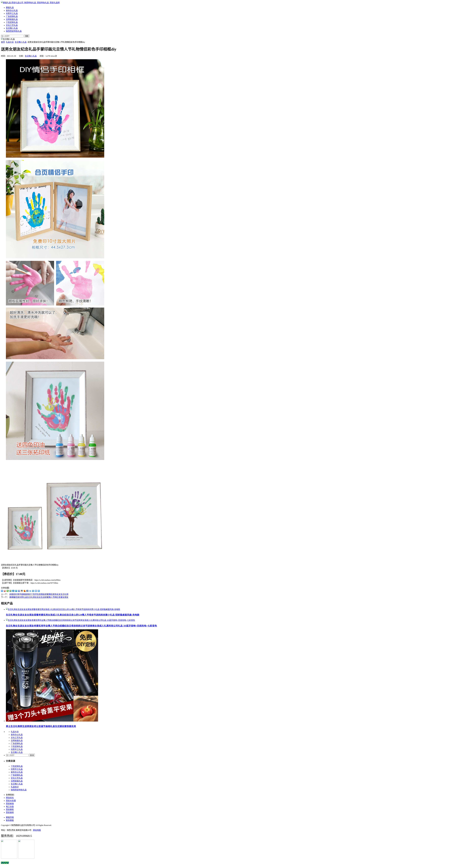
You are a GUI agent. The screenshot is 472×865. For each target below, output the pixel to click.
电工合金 (10, 807)
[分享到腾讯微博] (16, 591)
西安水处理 (11, 801)
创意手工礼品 (12, 13)
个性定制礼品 (12, 22)
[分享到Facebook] (27, 591)
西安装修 (10, 812)
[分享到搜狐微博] (25, 591)
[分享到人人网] (13, 591)
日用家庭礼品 (12, 19)
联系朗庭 (10, 820)
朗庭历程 (10, 817)
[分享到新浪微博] (5, 591)
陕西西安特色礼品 (14, 31)
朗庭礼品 (10, 8)
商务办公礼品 (12, 10)
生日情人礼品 (12, 28)
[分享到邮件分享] (36, 591)
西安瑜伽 (10, 804)
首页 (3, 42)
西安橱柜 (10, 809)
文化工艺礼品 (12, 25)
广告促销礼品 (12, 16)
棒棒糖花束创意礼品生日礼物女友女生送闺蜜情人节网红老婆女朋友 (38, 597)
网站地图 (37, 830)
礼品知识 (15, 787)
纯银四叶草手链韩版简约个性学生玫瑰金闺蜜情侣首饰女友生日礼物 (38, 594)
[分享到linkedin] (33, 591)
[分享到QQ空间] (10, 591)
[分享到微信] (8, 591)
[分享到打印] (39, 591)
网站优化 (10, 798)
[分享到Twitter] (30, 591)
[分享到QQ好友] (22, 591)
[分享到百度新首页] (19, 591)
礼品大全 (10, 42)
